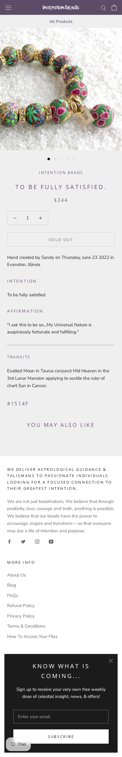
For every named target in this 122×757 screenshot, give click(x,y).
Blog (11, 585)
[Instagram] (37, 541)
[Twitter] (23, 541)
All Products (61, 21)
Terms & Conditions (26, 626)
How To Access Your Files (32, 636)
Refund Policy (21, 606)
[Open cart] (114, 7)
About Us (16, 575)
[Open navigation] (8, 7)
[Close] (111, 660)
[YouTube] (51, 541)
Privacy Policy (21, 616)
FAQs (12, 595)
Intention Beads (61, 172)
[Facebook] (9, 541)
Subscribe (61, 736)
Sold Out (61, 239)
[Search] (103, 7)
